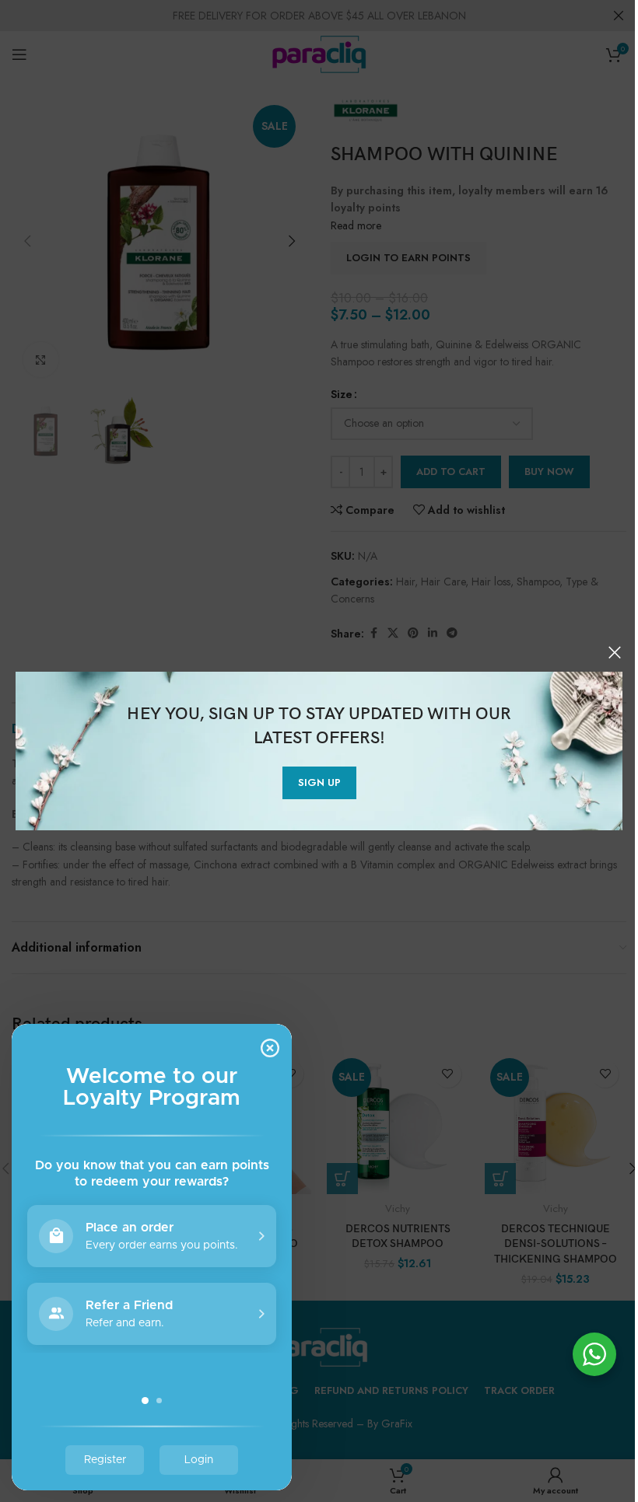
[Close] (614, 652)
